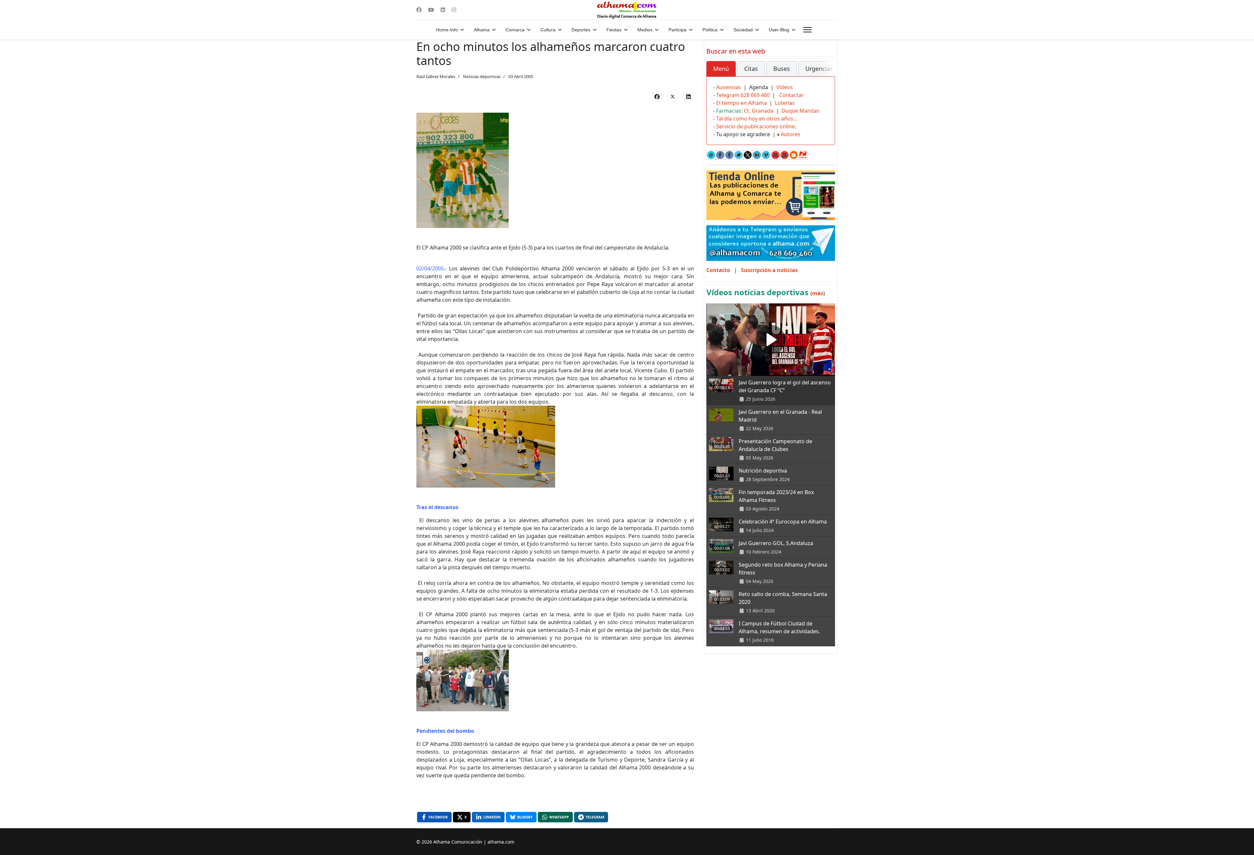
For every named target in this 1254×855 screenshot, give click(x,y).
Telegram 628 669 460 (743, 95)
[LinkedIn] (688, 96)
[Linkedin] (443, 9)
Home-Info (447, 29)
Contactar (791, 95)
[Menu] (807, 30)
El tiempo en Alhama (741, 102)
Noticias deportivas (482, 76)
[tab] (721, 69)
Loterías (785, 102)
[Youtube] (431, 9)
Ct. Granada (758, 110)
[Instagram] (454, 9)
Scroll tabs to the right (827, 73)
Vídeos (784, 87)
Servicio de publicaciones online (755, 126)
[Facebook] (419, 9)
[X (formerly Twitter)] (672, 96)
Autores (790, 134)
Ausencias (728, 87)
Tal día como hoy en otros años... (756, 118)
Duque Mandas (800, 110)
